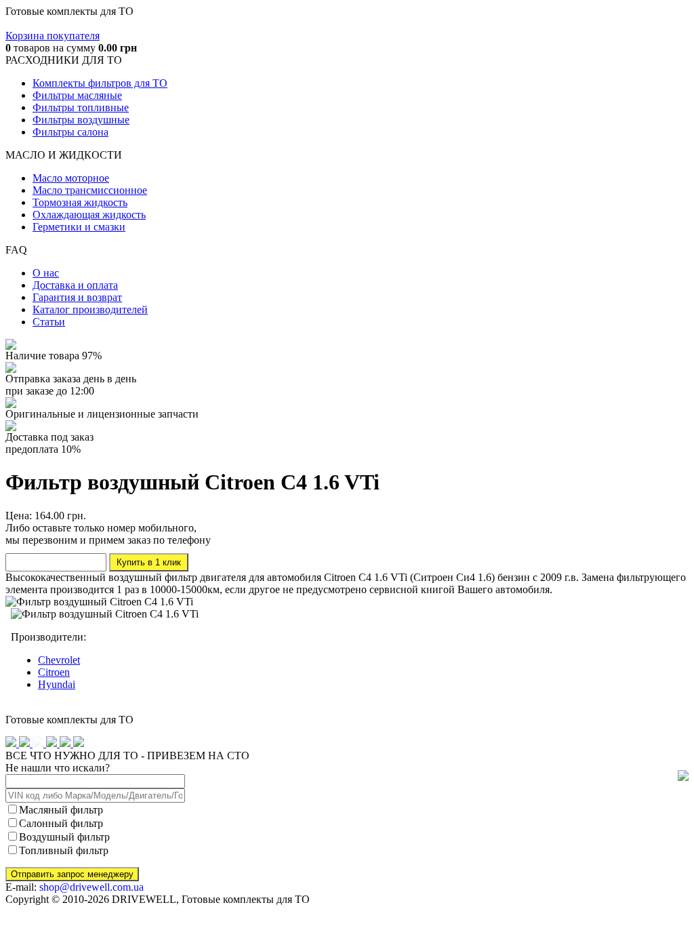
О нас (46, 273)
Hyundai (56, 684)
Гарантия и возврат (77, 297)
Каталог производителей (90, 309)
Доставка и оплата (75, 285)
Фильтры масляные (77, 95)
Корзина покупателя (52, 35)
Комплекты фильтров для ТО (100, 83)
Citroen (54, 672)
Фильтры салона (70, 132)
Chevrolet (59, 660)
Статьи (49, 321)
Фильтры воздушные (81, 119)
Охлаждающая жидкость (89, 214)
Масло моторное (71, 178)
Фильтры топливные (81, 107)
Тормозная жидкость (80, 202)
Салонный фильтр (61, 823)
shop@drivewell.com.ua (91, 887)
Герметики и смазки (79, 227)
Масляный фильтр (61, 810)
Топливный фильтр (63, 850)
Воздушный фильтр (64, 837)
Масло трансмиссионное (90, 190)
